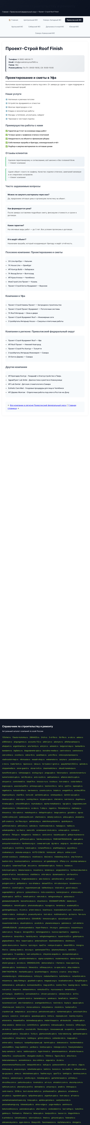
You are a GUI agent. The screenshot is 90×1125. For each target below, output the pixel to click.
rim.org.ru (54, 927)
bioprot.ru (17, 989)
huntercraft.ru (71, 1007)
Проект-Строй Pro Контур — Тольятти (25, 349)
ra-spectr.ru (69, 1029)
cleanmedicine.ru (50, 768)
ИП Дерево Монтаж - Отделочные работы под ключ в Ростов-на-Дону (38, 392)
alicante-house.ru (76, 1051)
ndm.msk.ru (41, 896)
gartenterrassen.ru (59, 1078)
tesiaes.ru (36, 835)
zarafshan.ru (41, 755)
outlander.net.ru (58, 1038)
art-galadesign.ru (51, 861)
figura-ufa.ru (60, 1056)
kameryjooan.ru (62, 892)
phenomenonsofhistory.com (13, 1065)
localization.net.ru (65, 981)
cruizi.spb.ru (25, 1016)
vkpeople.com (61, 1016)
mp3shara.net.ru (64, 1122)
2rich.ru (44, 737)
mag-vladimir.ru (21, 1047)
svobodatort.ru (54, 1109)
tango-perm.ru (60, 812)
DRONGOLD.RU (33, 963)
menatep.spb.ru (43, 1078)
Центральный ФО (31, 20)
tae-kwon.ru (33, 790)
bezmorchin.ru (51, 786)
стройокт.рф (7, 1011)
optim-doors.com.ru (10, 945)
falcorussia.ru (62, 773)
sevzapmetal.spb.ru (70, 954)
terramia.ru (60, 905)
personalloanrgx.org (10, 1104)
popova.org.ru (20, 1069)
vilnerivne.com (8, 1007)
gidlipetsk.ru (22, 883)
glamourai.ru (64, 927)
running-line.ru (32, 799)
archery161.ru (79, 790)
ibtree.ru (5, 1078)
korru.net (29, 795)
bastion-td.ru (7, 861)
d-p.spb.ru (6, 865)
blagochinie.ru (74, 1113)
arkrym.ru (44, 746)
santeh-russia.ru (8, 919)
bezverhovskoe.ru (28, 901)
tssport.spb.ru (27, 941)
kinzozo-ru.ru (42, 781)
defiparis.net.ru (80, 1069)
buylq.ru (67, 1003)
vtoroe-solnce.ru (33, 1007)
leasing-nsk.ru (74, 985)
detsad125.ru (47, 883)
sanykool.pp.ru (17, 1078)
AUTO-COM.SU (38, 852)
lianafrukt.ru (63, 998)
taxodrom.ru (7, 936)
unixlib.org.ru (30, 1078)
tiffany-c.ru (64, 861)
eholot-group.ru (8, 963)
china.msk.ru (21, 1038)
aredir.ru (61, 1087)
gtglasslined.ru (8, 941)
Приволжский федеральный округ (23, 12)
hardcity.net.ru (32, 936)
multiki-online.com (9, 817)
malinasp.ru (76, 808)
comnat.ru (75, 830)
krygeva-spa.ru (46, 799)
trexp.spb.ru (32, 1100)
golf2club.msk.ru (9, 826)
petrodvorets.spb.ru (47, 1011)
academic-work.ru (24, 998)
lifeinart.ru (27, 1113)
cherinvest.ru (40, 817)
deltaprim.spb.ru (45, 812)
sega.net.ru (50, 1060)
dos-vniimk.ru (38, 1060)
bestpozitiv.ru (50, 1113)
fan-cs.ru (82, 914)
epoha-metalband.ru (52, 804)
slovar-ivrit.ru (36, 768)
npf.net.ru (6, 835)
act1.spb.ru (70, 879)
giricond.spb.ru (57, 1118)
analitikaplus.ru (59, 848)
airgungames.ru (20, 742)
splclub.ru (83, 764)
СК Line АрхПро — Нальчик (20, 261)
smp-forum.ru (76, 857)
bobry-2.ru (20, 1007)
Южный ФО (74, 27)
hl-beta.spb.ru (8, 804)
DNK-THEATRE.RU (9, 972)
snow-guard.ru (23, 768)
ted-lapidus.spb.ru (9, 958)
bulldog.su (32, 1038)
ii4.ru (18, 941)
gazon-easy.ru (71, 888)
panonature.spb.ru (27, 1109)
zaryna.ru (63, 759)
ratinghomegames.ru (47, 936)
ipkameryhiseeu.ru (59, 950)
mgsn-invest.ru (44, 1051)
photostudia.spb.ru (35, 905)
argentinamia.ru (19, 746)
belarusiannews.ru (9, 1060)
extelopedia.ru (56, 795)
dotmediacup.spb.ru (34, 1020)
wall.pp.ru (47, 1065)
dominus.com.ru (79, 1073)
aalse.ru (80, 737)
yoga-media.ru (55, 1104)
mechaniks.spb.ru (26, 972)
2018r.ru (18, 1091)
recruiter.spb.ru (76, 843)
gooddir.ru (72, 812)
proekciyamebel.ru (26, 927)
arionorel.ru (7, 1020)
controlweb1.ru (19, 781)
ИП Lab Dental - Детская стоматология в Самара (29, 384)
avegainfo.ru (67, 790)
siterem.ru (6, 888)
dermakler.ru (39, 1087)
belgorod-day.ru (66, 746)
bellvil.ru (47, 1069)
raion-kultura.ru (35, 1118)
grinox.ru (20, 892)
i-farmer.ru (60, 963)
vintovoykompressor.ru (68, 755)
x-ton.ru (5, 764)
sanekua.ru (52, 998)
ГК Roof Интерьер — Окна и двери (23, 313)
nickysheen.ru (47, 1007)
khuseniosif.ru (19, 1020)
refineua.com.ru (46, 967)
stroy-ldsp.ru (73, 972)
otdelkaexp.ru (25, 857)
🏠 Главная (13, 20)
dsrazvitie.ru (19, 936)
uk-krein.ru (6, 1029)
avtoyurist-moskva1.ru (11, 843)
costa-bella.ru (76, 781)
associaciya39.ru (21, 786)
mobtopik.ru (22, 914)
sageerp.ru (74, 932)
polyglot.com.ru (8, 883)
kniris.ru (51, 1016)
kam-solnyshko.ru (34, 954)
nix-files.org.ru (21, 821)
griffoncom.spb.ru (27, 839)
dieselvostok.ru (8, 808)
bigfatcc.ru (18, 750)
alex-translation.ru (25, 1003)
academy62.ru (73, 905)
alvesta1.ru (79, 817)
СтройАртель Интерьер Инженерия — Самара (28, 353)
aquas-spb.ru (78, 1003)
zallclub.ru (33, 826)
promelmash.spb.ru (10, 1034)
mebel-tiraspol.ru (51, 1020)
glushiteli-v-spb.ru (35, 981)
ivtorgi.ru (80, 945)
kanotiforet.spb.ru (9, 773)
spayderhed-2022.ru (69, 764)
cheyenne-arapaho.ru (52, 954)
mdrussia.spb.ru (57, 1025)
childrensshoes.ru (25, 976)
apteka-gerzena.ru (46, 1100)
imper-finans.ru (42, 927)
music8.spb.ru (8, 848)
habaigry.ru (60, 826)
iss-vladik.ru (67, 1069)
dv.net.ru (60, 1060)
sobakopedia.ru (8, 830)
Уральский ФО (17, 27)
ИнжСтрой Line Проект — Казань (22, 282)
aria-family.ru (33, 746)
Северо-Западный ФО (52, 20)
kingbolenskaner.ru (29, 879)
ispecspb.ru (77, 786)
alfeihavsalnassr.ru (72, 742)
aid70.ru (18, 896)
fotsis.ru (59, 865)
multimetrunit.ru (60, 914)
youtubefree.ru (75, 759)
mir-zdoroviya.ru (61, 883)
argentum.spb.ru (51, 1095)
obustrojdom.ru (26, 923)
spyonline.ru (72, 848)
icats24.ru (79, 1109)
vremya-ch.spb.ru (55, 945)
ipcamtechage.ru (42, 972)
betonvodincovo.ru (10, 1109)
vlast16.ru (20, 795)
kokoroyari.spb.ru (9, 870)
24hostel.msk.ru (23, 808)
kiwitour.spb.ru (46, 1047)
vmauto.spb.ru (79, 1020)
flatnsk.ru (16, 879)
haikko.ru (71, 826)
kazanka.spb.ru (60, 835)
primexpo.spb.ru (36, 786)
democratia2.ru (47, 963)
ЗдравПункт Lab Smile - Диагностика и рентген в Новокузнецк (35, 380)
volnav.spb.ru (63, 830)
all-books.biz (65, 1020)
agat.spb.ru (78, 839)
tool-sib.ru (48, 914)
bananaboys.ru (40, 998)
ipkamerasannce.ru (59, 1051)
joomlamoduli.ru (8, 998)
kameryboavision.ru (10, 839)
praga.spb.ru (50, 773)
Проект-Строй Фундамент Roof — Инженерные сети (31, 317)
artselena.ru (73, 1091)
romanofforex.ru (44, 848)
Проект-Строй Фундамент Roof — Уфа (24, 340)
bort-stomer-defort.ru (32, 1091)
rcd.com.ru (6, 989)
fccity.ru (34, 1034)
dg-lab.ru (55, 843)
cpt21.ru (68, 786)
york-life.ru (52, 755)
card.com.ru (47, 835)
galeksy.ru (6, 1113)
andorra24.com (41, 941)
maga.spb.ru (72, 1038)
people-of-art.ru (9, 874)
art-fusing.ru (7, 994)
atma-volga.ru (41, 1104)
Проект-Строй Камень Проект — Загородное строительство (35, 305)
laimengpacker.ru (43, 932)
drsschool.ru (42, 901)
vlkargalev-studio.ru (35, 1056)
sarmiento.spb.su (42, 795)
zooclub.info (30, 1029)
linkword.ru (33, 967)
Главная (5, 12)
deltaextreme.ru (29, 989)
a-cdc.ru (71, 737)
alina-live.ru (71, 1056)
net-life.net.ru (26, 777)
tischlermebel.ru (76, 1042)
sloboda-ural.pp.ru (23, 852)
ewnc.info (31, 830)
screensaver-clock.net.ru (46, 830)
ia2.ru (60, 786)
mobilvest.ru (37, 857)
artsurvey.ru (51, 1087)
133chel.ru (6, 737)
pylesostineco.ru (32, 892)
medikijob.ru (7, 905)
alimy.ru (60, 852)
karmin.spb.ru (49, 1042)
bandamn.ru (7, 750)
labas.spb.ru (38, 1113)
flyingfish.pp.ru (81, 981)
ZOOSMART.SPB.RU (57, 901)
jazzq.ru (5, 1016)
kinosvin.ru (6, 812)
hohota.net (51, 852)
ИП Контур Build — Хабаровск (21, 269)
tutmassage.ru (24, 773)
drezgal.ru (76, 1122)
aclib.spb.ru (20, 985)
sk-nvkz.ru (21, 963)
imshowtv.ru (78, 910)
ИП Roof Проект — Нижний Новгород (24, 344)
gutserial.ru (45, 1025)
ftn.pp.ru (17, 932)
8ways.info (36, 1122)
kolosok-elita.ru (19, 790)
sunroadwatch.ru (32, 994)
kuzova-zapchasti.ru (60, 932)
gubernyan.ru (78, 936)
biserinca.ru (47, 910)
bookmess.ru (21, 967)
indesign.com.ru (60, 1047)
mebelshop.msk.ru (61, 857)
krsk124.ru (19, 848)
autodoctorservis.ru (78, 773)
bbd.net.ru (48, 857)
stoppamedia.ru (8, 768)
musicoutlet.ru (8, 1038)
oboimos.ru (70, 941)
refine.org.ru (81, 1025)
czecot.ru (14, 1016)
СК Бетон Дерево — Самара (20, 357)
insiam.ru (57, 790)
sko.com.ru (32, 865)
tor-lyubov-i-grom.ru (50, 764)
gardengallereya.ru (10, 910)
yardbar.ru (34, 1047)
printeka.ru (72, 1078)
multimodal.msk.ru (46, 826)
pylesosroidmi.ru (59, 1065)
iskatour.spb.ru (8, 799)
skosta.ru (54, 972)
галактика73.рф (19, 865)
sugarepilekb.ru (8, 892)
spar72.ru (57, 1073)
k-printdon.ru (7, 1118)
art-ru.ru (48, 1082)
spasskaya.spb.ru (39, 1016)
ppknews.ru (66, 923)
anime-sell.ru (7, 1042)
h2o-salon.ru (18, 812)
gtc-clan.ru (72, 1065)
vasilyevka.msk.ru (63, 1100)
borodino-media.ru (50, 750)
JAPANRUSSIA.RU (9, 927)
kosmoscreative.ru (22, 861)
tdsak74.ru (31, 781)
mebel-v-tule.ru (8, 914)
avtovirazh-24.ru (80, 1011)
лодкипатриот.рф (32, 888)
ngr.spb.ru (67, 804)
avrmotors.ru (37, 861)
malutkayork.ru (31, 812)
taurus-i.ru (62, 1113)
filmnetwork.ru (64, 808)
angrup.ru (64, 843)
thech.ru (46, 1118)
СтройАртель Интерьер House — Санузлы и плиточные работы (35, 321)
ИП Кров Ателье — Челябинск (21, 277)
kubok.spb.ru (30, 848)
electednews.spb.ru (31, 1073)
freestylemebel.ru (75, 1047)
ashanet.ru (54, 746)
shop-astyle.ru (8, 1025)
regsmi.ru (52, 808)
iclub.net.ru (59, 888)
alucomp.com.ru (76, 1082)
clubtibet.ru (35, 874)
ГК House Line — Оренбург (19, 265)
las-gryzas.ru (7, 1073)
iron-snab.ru (64, 781)
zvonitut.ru (19, 755)
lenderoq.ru (49, 870)
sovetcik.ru (39, 923)
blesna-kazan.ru (25, 870)
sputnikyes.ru (66, 821)
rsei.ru (19, 1051)
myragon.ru (50, 905)
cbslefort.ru (19, 994)
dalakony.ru (71, 901)
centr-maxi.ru (7, 1091)
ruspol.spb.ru (7, 954)
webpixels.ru (20, 1011)
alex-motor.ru (44, 879)
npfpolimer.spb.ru (35, 1095)
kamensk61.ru (18, 1029)
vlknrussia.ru (25, 759)
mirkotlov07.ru (43, 989)
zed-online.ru (7, 755)
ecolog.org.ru (37, 773)
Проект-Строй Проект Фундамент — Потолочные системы (34, 309)
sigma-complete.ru (46, 958)
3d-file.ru (62, 737)
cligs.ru (81, 1065)
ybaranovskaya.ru (52, 923)
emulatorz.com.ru (60, 1082)
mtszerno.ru (7, 981)
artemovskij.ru (77, 892)
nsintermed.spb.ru (64, 1011)
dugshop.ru (80, 799)
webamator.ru (52, 759)
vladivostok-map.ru (10, 759)
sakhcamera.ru (53, 777)
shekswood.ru (62, 1042)
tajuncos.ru (27, 764)
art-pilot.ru (6, 1095)
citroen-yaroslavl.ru (49, 994)
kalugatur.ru (26, 835)
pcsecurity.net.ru (35, 914)
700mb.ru (49, 1056)
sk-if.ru (75, 994)
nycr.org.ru (33, 945)
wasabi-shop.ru (38, 759)
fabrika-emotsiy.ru (44, 839)
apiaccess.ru (69, 896)
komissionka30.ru (34, 985)
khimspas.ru (71, 1087)
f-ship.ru (43, 808)
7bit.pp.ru (16, 835)
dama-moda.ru (76, 958)
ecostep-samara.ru (78, 861)
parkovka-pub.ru (25, 1082)
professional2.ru (49, 1091)
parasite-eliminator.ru (28, 958)
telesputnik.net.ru (34, 1065)
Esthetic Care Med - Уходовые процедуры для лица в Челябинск (36, 388)
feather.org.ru (46, 1073)
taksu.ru (37, 764)
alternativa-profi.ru (25, 1087)
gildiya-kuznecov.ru (76, 835)
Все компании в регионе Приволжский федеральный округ (38, 405)
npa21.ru (42, 945)
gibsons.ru (62, 1091)
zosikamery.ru (8, 852)
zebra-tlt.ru (30, 755)
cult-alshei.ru (78, 923)
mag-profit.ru (48, 985)
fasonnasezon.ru (49, 1122)
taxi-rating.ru (68, 1109)
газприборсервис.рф (33, 1042)
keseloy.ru (18, 1042)
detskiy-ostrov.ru (54, 817)
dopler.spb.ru (7, 896)
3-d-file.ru (53, 737)
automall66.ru (8, 1047)
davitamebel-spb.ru (46, 865)
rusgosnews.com (79, 804)
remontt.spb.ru (20, 905)
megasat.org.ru (50, 981)
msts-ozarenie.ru (48, 892)
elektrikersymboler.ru (51, 821)
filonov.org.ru (42, 1029)
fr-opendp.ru (20, 954)
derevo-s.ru (20, 1025)
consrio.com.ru (45, 790)
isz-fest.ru (21, 830)
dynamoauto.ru (59, 874)
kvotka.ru (53, 781)
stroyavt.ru (6, 781)
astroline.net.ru (58, 879)
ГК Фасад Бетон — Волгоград (21, 273)
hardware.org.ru (28, 843)
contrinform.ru (33, 1025)
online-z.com (70, 852)
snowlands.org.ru (9, 976)
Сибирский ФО (34, 27)
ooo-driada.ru (34, 883)
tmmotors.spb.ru (50, 919)
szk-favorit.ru (72, 874)
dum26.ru (72, 950)
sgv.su (80, 812)
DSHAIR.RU (36, 919)
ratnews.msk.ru (65, 994)
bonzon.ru (56, 1069)
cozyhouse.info (19, 1056)
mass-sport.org (72, 963)
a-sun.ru (62, 972)
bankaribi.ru (80, 746)
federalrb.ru (70, 1118)
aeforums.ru (23, 826)
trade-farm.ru (16, 764)
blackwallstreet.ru (56, 941)
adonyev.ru (58, 742)
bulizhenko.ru (64, 976)
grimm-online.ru (44, 1038)
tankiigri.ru (67, 1073)
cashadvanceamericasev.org (14, 1100)
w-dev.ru (35, 808)
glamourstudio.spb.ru (48, 1034)
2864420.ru (34, 737)
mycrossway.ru (57, 989)
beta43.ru (74, 998)
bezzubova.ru (23, 874)
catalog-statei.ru (16, 950)
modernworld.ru (62, 958)
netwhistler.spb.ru (34, 1069)
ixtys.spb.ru (24, 1034)
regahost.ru (7, 790)
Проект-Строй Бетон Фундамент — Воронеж (27, 286)
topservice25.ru (64, 936)
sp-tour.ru (73, 914)
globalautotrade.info (10, 901)
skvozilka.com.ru (9, 1082)
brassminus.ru (77, 927)
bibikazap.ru (7, 1069)
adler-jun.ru (47, 742)
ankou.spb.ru (68, 817)
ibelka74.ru (6, 1056)
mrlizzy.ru (38, 976)
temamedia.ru (70, 989)
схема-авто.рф (43, 843)
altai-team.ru (41, 1109)
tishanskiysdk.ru (27, 1104)
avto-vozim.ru (40, 777)
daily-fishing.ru (20, 981)
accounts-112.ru (34, 742)
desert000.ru (69, 945)
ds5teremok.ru (8, 985)
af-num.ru (75, 1095)
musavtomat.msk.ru (10, 923)
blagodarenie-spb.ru (32, 750)
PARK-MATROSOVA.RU (62, 839)
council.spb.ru (18, 888)
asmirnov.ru (67, 1104)
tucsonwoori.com (9, 1003)
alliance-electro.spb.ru (70, 777)
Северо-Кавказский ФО (45, 33)
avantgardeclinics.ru (43, 1003)
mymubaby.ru (36, 804)
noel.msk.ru (58, 1003)
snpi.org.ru (20, 799)
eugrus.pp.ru (7, 786)
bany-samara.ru (8, 1051)
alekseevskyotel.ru (10, 1122)
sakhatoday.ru (35, 821)
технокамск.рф (56, 1029)
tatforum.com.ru (9, 1087)
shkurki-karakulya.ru (67, 768)
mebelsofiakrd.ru (51, 976)
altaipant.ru (7, 746)
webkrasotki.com (26, 817)
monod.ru (70, 1025)
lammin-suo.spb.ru (71, 795)
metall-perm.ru (29, 896)
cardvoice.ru (78, 750)
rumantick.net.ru (78, 976)
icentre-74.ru (61, 985)
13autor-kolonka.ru (20, 737)
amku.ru (18, 1073)
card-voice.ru (65, 750)
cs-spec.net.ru (60, 967)
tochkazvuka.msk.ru (79, 870)
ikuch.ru (23, 945)
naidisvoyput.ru (29, 1051)
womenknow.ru (25, 1060)
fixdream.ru (17, 1113)
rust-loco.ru (69, 799)
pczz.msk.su (32, 1011)
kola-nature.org (64, 1034)
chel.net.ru (58, 799)
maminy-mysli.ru (76, 1016)
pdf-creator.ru (8, 821)
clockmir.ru (59, 1007)
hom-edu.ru (64, 1095)
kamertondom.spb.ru (11, 777)
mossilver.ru (38, 870)
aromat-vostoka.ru (10, 857)
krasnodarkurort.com (62, 910)
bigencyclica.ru (8, 795)
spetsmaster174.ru (42, 950)
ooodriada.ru (81, 1029)
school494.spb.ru (22, 804)
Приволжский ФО (74, 20)
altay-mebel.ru (73, 967)
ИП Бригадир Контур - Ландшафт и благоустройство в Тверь (34, 376)
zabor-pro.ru (7, 932)
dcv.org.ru (29, 950)
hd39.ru (84, 985)
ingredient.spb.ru (20, 1095)
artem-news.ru (35, 910)
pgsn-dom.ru (24, 1122)
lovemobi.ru (38, 1082)
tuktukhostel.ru (21, 1118)
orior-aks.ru (46, 874)
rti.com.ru (23, 910)
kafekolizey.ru (47, 888)
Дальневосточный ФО (55, 27)
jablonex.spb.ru (8, 967)
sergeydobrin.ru (62, 870)
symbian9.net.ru (23, 919)
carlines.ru (6, 879)
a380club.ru (7, 742)
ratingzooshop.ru (55, 896)
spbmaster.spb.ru (80, 1034)
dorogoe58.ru (28, 932)
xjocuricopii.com (65, 919)
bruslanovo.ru (75, 883)
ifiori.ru (5, 950)
